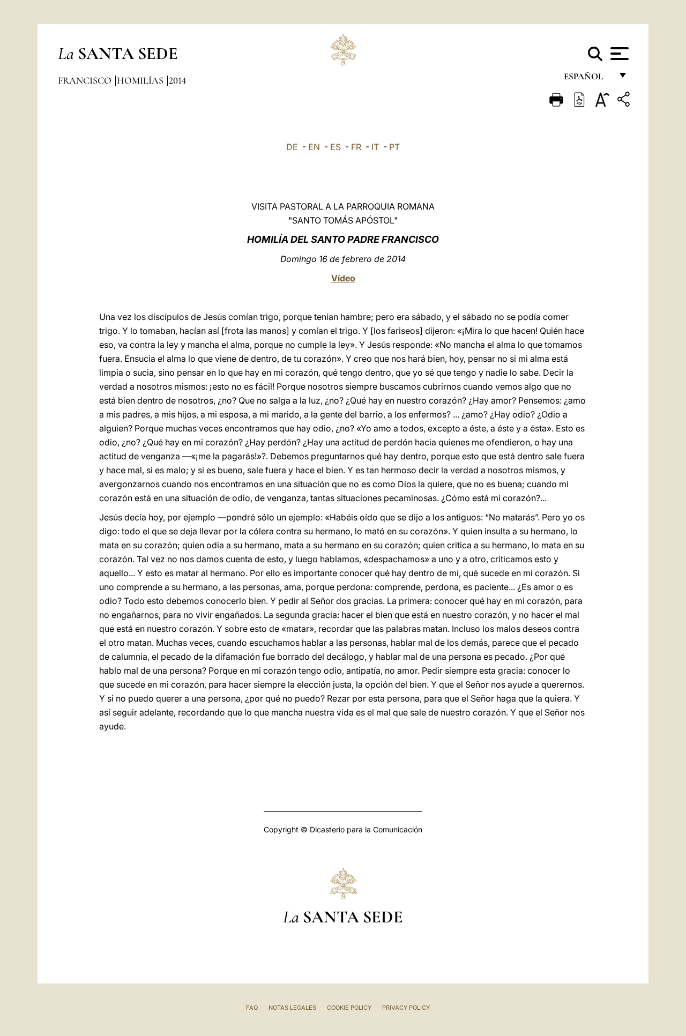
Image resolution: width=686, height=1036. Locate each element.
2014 (177, 80)
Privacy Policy (406, 1007)
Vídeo (343, 278)
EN (314, 146)
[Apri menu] (618, 53)
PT (394, 146)
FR (356, 146)
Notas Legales (292, 1007)
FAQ (252, 1007)
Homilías (141, 80)
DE (292, 146)
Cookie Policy (349, 1007)
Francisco (86, 80)
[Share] (624, 101)
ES (335, 146)
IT (375, 146)
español (588, 79)
